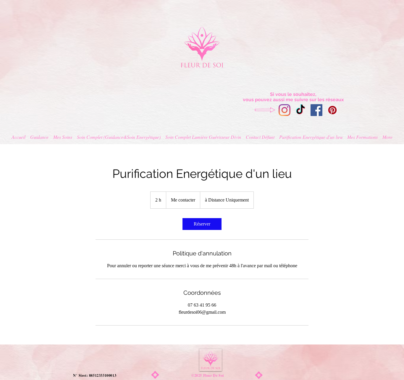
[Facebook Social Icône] (316, 110)
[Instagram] (284, 110)
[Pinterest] (332, 110)
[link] (202, 224)
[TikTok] (300, 110)
